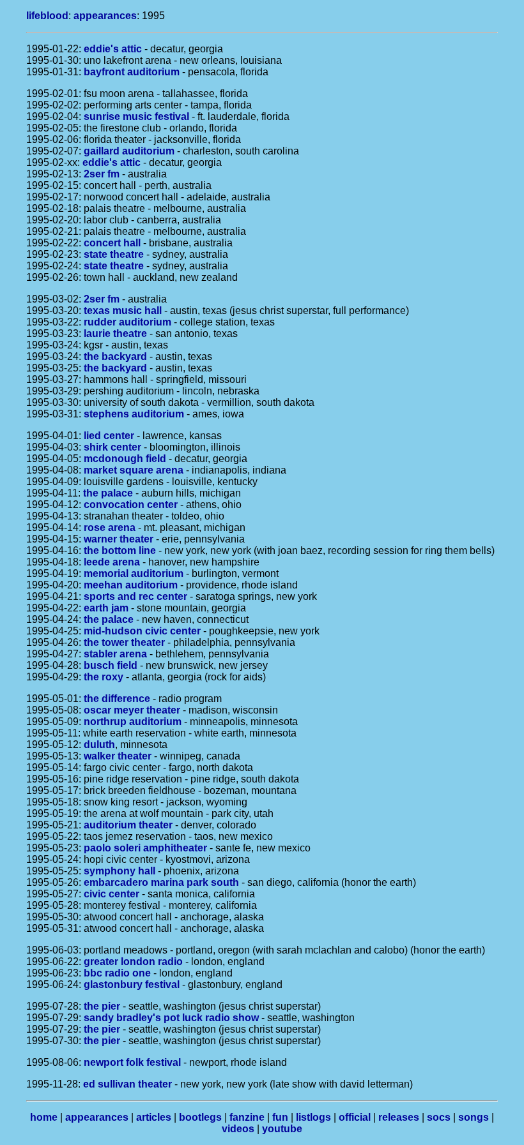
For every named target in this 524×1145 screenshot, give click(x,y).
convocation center (131, 504)
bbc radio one (117, 973)
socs (439, 1117)
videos (238, 1128)
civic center (111, 893)
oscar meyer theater (132, 710)
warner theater (118, 539)
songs (473, 1117)
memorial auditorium (133, 573)
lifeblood (47, 15)
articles (153, 1117)
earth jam (106, 607)
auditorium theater (128, 824)
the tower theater (124, 642)
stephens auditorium (134, 413)
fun (280, 1117)
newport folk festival (132, 1062)
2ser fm (101, 173)
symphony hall (119, 870)
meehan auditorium (131, 585)
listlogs (313, 1117)
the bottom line (120, 550)
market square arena (133, 470)
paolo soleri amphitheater (145, 847)
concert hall (112, 242)
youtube (282, 1128)
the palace (108, 493)
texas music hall (123, 310)
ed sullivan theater (127, 1084)
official (355, 1117)
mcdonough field (125, 458)
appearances (105, 15)
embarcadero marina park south (161, 882)
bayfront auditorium (132, 71)
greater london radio (133, 961)
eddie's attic (113, 48)
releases (398, 1117)
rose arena (109, 527)
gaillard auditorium (129, 151)
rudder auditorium (127, 322)
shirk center (112, 447)
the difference (117, 698)
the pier (102, 1006)
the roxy (103, 676)
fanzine (247, 1117)
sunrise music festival (136, 116)
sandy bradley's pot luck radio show (171, 1017)
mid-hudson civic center (142, 630)
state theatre (114, 254)
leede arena (112, 562)
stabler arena (115, 653)
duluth (99, 744)
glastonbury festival (132, 984)
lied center (109, 435)
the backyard (115, 356)
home (44, 1117)
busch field (110, 665)
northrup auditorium (132, 721)
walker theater (117, 756)
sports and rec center (135, 596)
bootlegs (200, 1117)
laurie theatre (115, 333)
